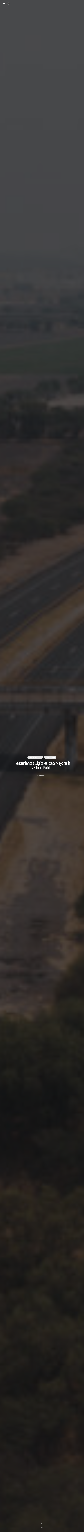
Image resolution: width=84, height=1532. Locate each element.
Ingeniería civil (35, 757)
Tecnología (50, 757)
